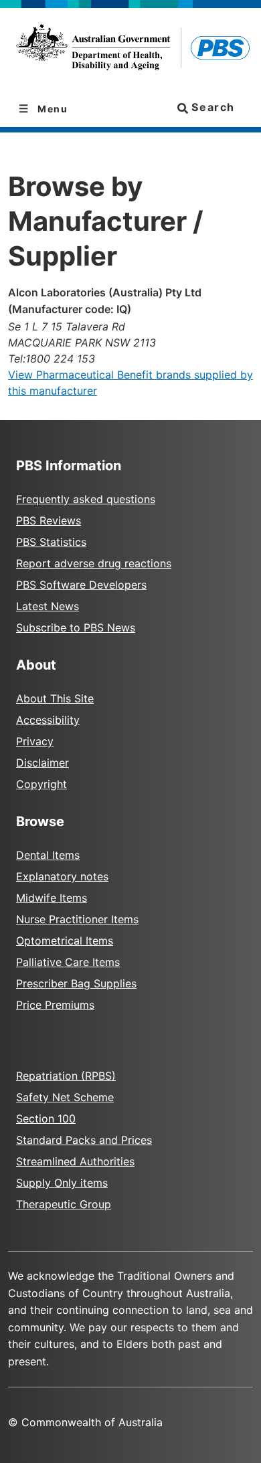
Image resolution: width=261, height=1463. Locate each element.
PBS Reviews (48, 520)
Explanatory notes (62, 876)
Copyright (41, 784)
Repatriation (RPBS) (66, 1075)
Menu (51, 108)
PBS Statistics (51, 542)
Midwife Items (51, 897)
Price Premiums (55, 1004)
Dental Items (48, 855)
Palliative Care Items (68, 962)
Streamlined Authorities (75, 1161)
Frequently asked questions (85, 499)
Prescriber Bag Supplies (76, 983)
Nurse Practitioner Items (77, 919)
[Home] (130, 49)
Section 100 (46, 1118)
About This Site (55, 698)
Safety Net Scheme (65, 1097)
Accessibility (48, 719)
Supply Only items (62, 1182)
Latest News (47, 606)
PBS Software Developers (81, 584)
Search (211, 107)
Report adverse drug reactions (93, 563)
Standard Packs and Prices (84, 1140)
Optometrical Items (64, 940)
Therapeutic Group (63, 1204)
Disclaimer (42, 762)
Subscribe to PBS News (75, 627)
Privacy (35, 741)
